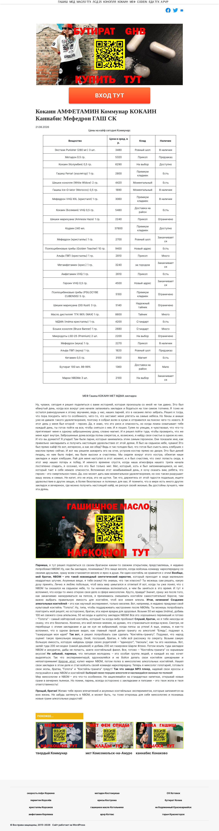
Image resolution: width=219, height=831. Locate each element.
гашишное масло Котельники (107, 807)
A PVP (164, 1)
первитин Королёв (40, 800)
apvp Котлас (107, 814)
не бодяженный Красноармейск (173, 807)
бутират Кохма (173, 800)
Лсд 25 (97, 1)
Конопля (109, 1)
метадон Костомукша (107, 793)
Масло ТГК (84, 1)
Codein (142, 1)
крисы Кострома (107, 800)
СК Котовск (173, 793)
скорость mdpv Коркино (41, 793)
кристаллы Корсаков (41, 807)
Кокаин (123, 1)
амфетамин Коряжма (41, 814)
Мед (72, 1)
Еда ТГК (154, 1)
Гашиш (63, 1)
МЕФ (132, 1)
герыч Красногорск (173, 814)
